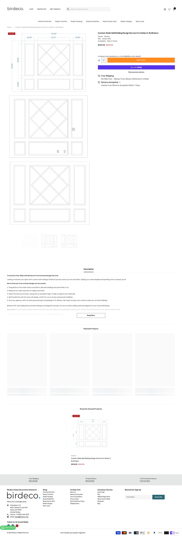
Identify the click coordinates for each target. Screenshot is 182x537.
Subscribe (158, 497)
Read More (91, 315)
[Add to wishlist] (103, 60)
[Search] (88, 9)
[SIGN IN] (165, 9)
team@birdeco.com (22, 517)
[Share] (99, 60)
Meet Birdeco (55, 9)
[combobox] (89, 9)
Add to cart (141, 60)
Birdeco (107, 36)
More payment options (136, 72)
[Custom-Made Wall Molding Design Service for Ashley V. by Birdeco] (91, 433)
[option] (30, 241)
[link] (27, 391)
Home (9, 27)
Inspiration (41, 9)
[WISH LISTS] (169, 9)
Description (89, 269)
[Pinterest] (17, 525)
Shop (31, 9)
